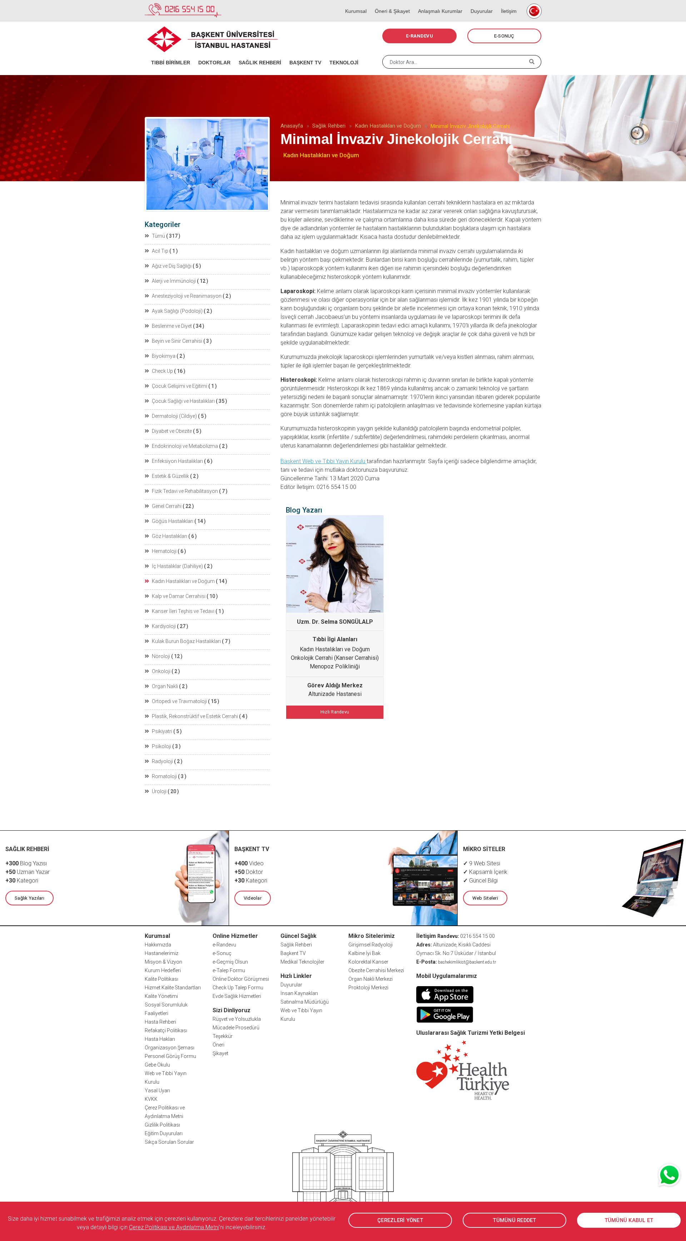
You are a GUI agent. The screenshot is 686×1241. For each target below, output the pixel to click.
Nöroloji (161, 656)
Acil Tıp (160, 251)
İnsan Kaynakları (299, 993)
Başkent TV (293, 953)
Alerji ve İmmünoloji (174, 281)
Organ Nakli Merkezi (370, 979)
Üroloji (159, 791)
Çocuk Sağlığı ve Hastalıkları (183, 401)
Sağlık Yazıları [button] (29, 898)
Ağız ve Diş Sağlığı (172, 266)
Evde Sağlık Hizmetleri (237, 996)
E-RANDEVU (419, 36)
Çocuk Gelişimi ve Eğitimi (179, 386)
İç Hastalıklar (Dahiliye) (177, 566)
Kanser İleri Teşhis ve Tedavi (183, 611)
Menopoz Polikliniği (335, 666)
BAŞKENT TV (303, 53)
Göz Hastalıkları (169, 536)
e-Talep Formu (229, 970)
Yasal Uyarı (157, 1090)
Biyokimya (164, 356)
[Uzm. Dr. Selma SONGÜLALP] (334, 564)
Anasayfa (291, 126)
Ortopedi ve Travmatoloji (179, 701)
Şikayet (220, 1053)
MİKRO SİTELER (484, 849)
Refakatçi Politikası (166, 1030)
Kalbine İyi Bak (364, 953)
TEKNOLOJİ (341, 53)
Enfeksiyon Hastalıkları (177, 461)
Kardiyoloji (164, 626)
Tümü (158, 236)
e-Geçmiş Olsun (230, 962)
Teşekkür (223, 1036)
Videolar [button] (253, 898)
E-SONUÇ (504, 36)
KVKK (151, 1099)
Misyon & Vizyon (163, 962)
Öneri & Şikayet (390, 3)
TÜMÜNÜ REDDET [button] (514, 1220)
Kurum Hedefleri (163, 970)
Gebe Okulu (157, 1065)
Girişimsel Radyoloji (370, 945)
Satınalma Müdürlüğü (304, 1002)
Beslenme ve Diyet (172, 326)
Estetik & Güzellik (170, 476)
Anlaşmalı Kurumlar (438, 3)
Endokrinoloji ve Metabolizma (185, 446)
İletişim (506, 3)
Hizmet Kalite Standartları (173, 987)
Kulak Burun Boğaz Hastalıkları (186, 641)
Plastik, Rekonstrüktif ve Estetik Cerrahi (195, 716)
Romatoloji (164, 776)
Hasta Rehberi (160, 1022)
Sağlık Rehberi (329, 126)
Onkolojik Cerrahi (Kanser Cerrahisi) (335, 657)
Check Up (162, 371)
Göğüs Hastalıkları (172, 521)
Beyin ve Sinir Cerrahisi (177, 341)
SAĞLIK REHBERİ (257, 53)
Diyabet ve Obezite (172, 431)
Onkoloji (161, 671)
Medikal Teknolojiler (302, 962)
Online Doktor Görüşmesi (241, 979)
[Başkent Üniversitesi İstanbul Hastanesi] (343, 1174)
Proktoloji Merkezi (368, 987)
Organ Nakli (165, 686)
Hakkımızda (158, 945)
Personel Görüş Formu (170, 1056)
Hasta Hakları (160, 1039)
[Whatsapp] (669, 1174)
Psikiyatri (162, 731)
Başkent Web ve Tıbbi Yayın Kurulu (323, 461)
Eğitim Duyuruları (164, 1133)
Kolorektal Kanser (368, 962)
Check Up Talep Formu (238, 987)
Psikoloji (161, 746)
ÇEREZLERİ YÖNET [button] (400, 1220)
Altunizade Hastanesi (335, 694)
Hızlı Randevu (334, 712)
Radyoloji (162, 761)
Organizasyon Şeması (169, 1047)
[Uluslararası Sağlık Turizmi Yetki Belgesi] (462, 1069)
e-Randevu (224, 945)
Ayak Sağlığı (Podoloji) (177, 311)
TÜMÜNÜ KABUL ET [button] (629, 1220)
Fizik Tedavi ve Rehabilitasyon (185, 491)
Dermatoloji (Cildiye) (174, 416)
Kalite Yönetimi (161, 996)
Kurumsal (353, 3)
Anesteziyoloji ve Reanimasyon (187, 296)
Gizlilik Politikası (162, 1125)
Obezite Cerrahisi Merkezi (376, 970)
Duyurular (479, 3)
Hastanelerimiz (161, 953)
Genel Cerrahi (167, 506)
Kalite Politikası (161, 979)
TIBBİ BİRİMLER (168, 53)
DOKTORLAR (212, 53)
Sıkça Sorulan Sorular (169, 1142)
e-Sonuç (222, 953)
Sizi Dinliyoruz (231, 1010)
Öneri (218, 1045)
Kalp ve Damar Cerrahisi (179, 596)
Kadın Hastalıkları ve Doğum (388, 126)
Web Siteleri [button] (485, 898)
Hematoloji (164, 551)
